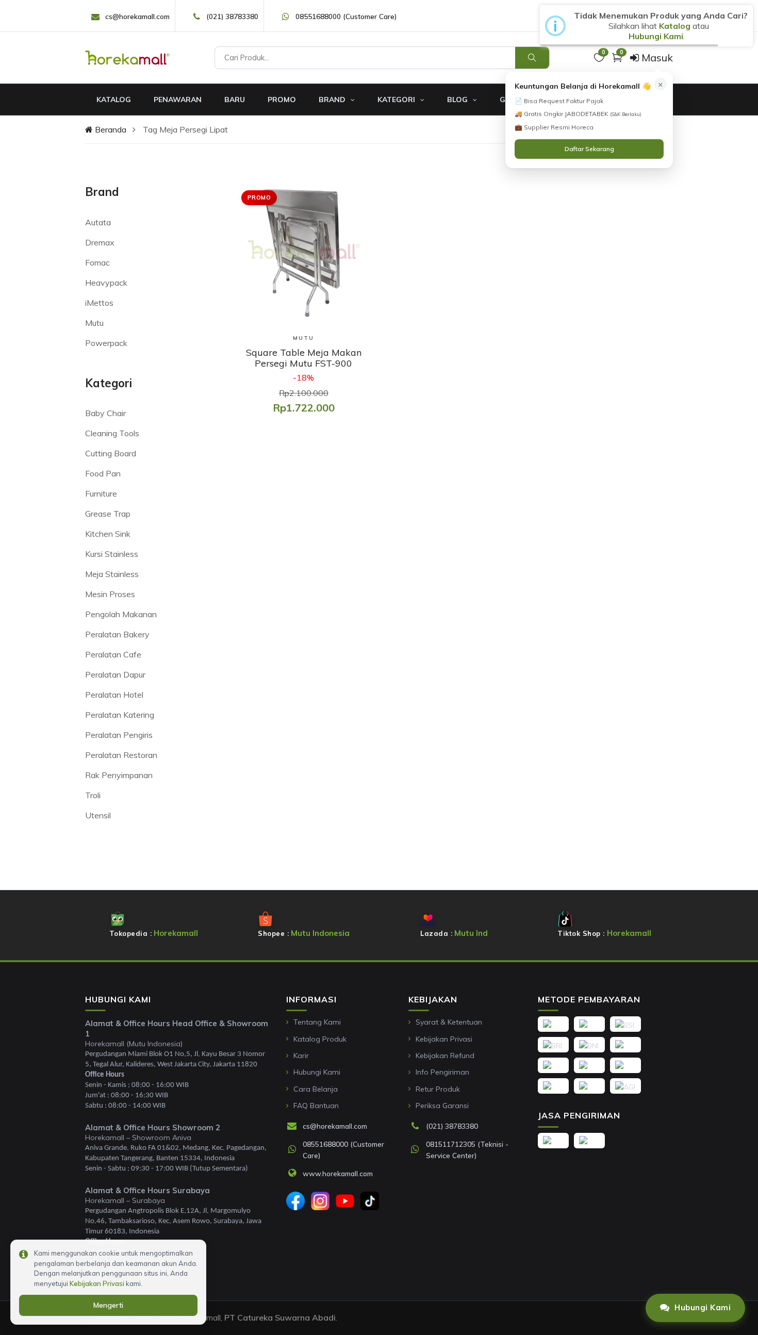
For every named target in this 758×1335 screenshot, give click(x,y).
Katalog (113, 99)
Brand (333, 99)
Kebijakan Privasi (444, 1039)
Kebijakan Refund (445, 1055)
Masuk (656, 57)
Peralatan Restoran (121, 755)
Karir (301, 1055)
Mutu (94, 323)
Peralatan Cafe (113, 654)
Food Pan (103, 473)
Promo (282, 99)
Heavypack (106, 282)
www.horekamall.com (338, 1173)
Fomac (97, 262)
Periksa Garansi (442, 1105)
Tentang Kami (317, 1022)
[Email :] (294, 1126)
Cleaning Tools (112, 433)
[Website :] (294, 1173)
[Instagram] (320, 1201)
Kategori (397, 99)
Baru (234, 99)
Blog (458, 99)
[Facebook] (295, 1201)
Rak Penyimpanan (119, 775)
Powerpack (106, 343)
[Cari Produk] (532, 58)
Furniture (101, 493)
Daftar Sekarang (589, 149)
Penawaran (178, 99)
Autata (98, 222)
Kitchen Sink (107, 534)
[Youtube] (345, 1200)
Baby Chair (105, 413)
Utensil (98, 815)
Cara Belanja (315, 1089)
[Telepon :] (417, 1126)
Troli (93, 795)
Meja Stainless (112, 574)
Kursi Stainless (111, 554)
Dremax (99, 242)
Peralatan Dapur (115, 674)
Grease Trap (107, 513)
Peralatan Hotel (114, 694)
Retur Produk (438, 1089)
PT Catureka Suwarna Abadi (280, 1317)
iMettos (99, 303)
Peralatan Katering (119, 715)
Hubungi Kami (316, 1072)
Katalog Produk (320, 1039)
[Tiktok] (369, 1201)
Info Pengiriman (442, 1072)
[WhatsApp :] (294, 1150)
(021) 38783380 (232, 16)
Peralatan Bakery (117, 634)
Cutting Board (110, 453)
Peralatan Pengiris (119, 735)
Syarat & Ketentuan (449, 1022)
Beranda (109, 129)
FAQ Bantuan (316, 1105)
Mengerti (108, 1305)
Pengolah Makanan (121, 614)
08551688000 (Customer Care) (346, 16)
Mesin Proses (110, 594)
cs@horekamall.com (137, 16)
